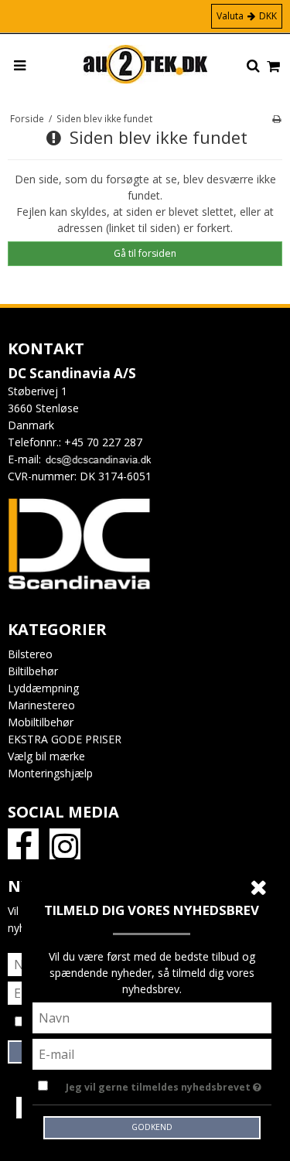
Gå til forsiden (145, 253)
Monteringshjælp (50, 773)
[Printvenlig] (276, 118)
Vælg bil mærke (46, 756)
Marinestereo (41, 705)
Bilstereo (30, 654)
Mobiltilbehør (40, 722)
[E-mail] (152, 1053)
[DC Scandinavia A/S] (145, 64)
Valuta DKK (247, 15)
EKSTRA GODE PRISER (64, 739)
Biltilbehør (33, 671)
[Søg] (253, 66)
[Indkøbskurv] (273, 67)
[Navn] (152, 1016)
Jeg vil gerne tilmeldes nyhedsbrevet (159, 1084)
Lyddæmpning (43, 688)
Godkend (151, 1127)
